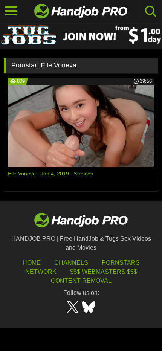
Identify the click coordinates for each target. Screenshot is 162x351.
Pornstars (121, 262)
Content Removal (81, 281)
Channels (71, 262)
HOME (32, 262)
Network (41, 272)
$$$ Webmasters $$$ (103, 272)
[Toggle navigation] (11, 11)
